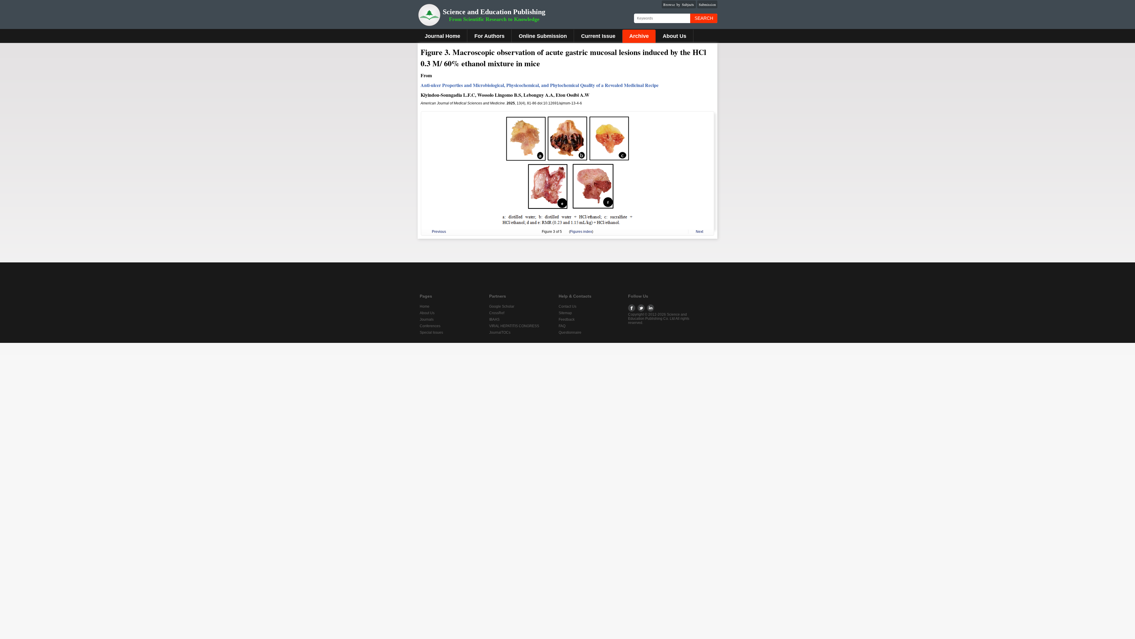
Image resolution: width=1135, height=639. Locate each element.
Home (424, 306)
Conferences (430, 326)
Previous (439, 232)
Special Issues (431, 332)
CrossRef (496, 313)
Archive (639, 36)
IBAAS (494, 319)
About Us (674, 36)
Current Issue (598, 36)
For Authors (489, 36)
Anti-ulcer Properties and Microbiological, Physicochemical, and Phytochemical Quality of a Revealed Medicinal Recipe (540, 85)
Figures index (581, 232)
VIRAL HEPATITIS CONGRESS (514, 326)
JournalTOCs (499, 332)
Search (704, 18)
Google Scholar (501, 306)
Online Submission (543, 36)
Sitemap (565, 313)
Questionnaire (570, 332)
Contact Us (567, 306)
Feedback (567, 319)
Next (699, 232)
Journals (427, 319)
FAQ (562, 326)
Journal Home (442, 36)
